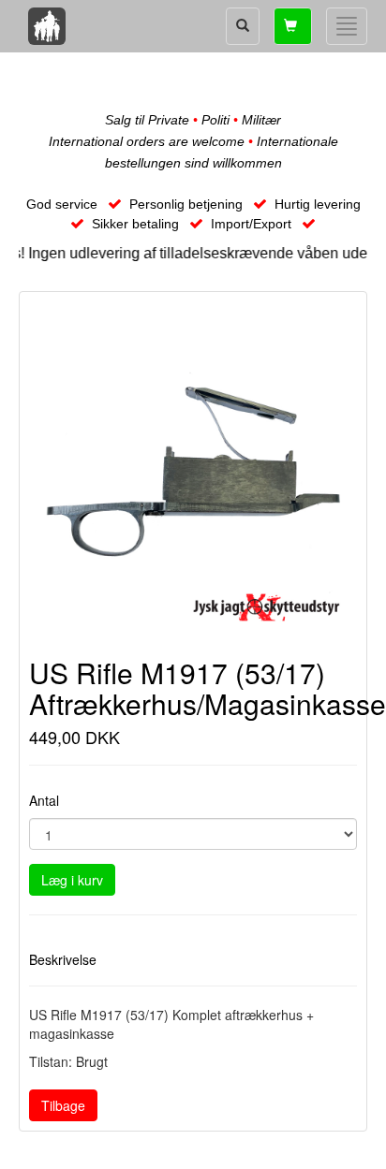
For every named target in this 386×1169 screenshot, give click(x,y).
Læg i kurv (72, 879)
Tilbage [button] (63, 1105)
